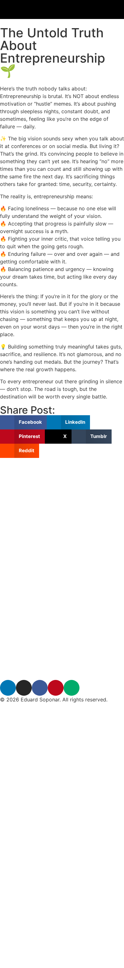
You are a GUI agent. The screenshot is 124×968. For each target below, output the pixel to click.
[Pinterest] (56, 688)
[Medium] (71, 688)
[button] (23, 422)
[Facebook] (40, 688)
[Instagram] (24, 688)
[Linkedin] (8, 688)
